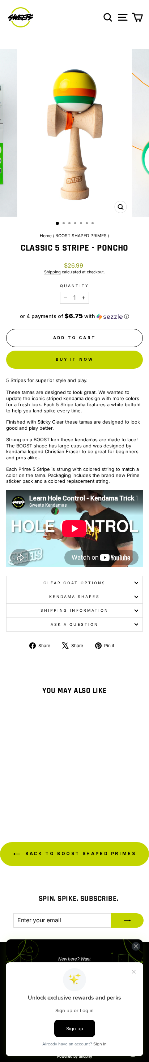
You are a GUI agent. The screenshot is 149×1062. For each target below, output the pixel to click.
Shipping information (75, 610)
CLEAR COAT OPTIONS (74, 583)
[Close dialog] (135, 946)
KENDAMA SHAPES (74, 596)
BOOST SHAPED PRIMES (81, 235)
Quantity (74, 285)
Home (46, 235)
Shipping (52, 271)
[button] (74, 316)
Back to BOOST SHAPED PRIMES (79, 853)
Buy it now (74, 359)
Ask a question (74, 624)
